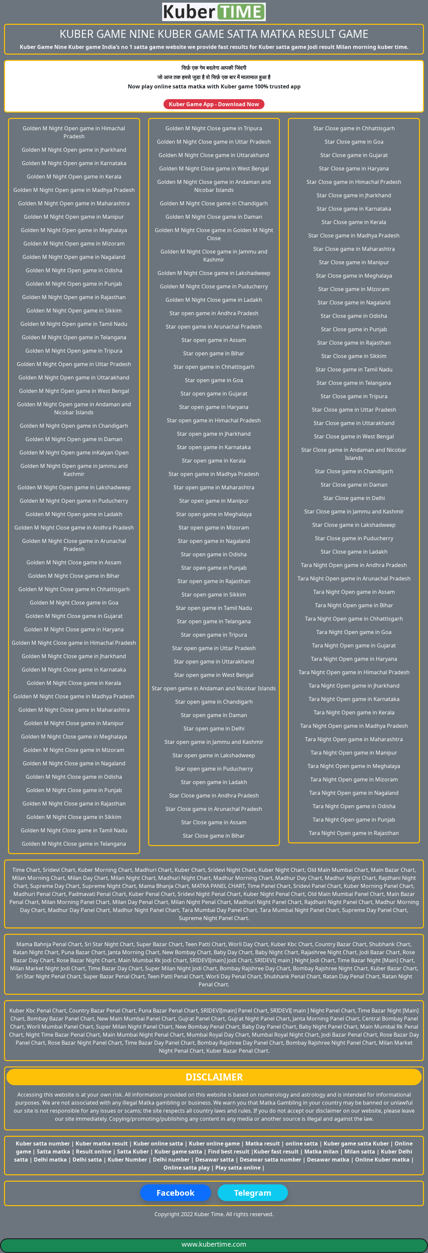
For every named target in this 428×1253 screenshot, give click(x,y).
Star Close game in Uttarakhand (354, 423)
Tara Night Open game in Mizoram (354, 779)
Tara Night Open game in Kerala (354, 712)
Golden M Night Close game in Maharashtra (74, 709)
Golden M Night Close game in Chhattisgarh (74, 589)
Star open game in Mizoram (214, 527)
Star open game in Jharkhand (214, 433)
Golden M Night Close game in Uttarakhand (213, 155)
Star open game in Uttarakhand (214, 661)
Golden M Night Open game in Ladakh (73, 514)
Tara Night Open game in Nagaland (354, 792)
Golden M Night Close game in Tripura (214, 128)
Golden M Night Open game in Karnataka (74, 163)
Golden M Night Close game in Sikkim (73, 817)
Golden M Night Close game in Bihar (74, 575)
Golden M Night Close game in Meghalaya (74, 736)
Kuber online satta (158, 1143)
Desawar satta (215, 1159)
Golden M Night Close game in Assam (73, 562)
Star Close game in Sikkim (354, 356)
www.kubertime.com (214, 1244)
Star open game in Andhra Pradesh (214, 313)
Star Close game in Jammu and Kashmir (354, 511)
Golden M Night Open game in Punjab (74, 283)
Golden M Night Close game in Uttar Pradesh (214, 141)
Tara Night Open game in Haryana (354, 659)
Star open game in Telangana (214, 621)
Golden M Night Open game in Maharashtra (74, 203)
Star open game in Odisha (214, 554)
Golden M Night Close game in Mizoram (73, 750)
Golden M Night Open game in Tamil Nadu (73, 324)
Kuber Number (127, 1159)
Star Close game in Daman (354, 484)
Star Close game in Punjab (354, 329)
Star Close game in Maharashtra (354, 249)
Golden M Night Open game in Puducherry (74, 500)
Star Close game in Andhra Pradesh (214, 795)
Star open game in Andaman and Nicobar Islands (214, 688)
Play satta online (238, 1167)
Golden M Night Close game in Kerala (74, 683)
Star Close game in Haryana (354, 168)
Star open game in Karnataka (214, 447)
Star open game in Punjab (214, 567)
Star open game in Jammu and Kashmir (214, 742)
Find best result (229, 1151)
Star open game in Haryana (213, 407)
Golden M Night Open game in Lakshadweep (74, 487)
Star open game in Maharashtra (214, 487)
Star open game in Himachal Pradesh (214, 420)
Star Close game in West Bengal (354, 436)
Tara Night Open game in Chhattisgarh (354, 618)
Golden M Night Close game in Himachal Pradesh (74, 642)
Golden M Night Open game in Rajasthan (74, 297)
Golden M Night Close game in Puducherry (214, 286)
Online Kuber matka (382, 1159)
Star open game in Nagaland (214, 541)
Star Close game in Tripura (354, 396)
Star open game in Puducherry (214, 768)
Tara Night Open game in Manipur (354, 752)
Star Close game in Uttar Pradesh (354, 409)
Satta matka (54, 1151)
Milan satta (360, 1151)
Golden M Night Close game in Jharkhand (74, 656)
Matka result (262, 1143)
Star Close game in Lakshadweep (354, 525)
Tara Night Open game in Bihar (354, 605)
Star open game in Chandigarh (214, 701)
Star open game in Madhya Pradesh (214, 474)
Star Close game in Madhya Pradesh (354, 235)
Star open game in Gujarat (214, 393)
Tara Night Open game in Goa (354, 632)
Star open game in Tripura (214, 634)
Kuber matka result (102, 1143)
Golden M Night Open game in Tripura (73, 350)
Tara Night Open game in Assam (354, 592)
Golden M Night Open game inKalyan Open (74, 452)
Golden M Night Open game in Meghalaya (74, 230)
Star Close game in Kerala (354, 222)
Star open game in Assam (214, 340)
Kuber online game (214, 1143)
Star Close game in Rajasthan (354, 342)
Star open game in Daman (214, 715)
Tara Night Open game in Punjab (354, 819)
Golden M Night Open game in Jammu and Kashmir (74, 470)
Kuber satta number (43, 1143)
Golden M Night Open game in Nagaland (73, 257)
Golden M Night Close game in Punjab (74, 790)
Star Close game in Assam (213, 822)
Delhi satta (88, 1159)
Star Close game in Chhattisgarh (354, 128)
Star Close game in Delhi (354, 498)
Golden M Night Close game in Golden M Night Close (214, 234)
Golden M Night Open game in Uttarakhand (73, 377)
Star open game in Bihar (213, 353)
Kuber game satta (178, 1151)
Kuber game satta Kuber (356, 1143)
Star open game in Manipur (214, 500)
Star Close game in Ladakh (354, 551)
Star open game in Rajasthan (214, 581)
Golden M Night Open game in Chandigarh (74, 425)
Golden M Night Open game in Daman (73, 439)
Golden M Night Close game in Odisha (74, 776)
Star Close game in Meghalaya (354, 275)
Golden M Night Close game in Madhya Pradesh (73, 696)
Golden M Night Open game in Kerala (74, 176)
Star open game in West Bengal (213, 675)
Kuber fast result (277, 1151)
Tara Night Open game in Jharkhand (354, 685)
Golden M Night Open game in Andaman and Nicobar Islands (74, 408)
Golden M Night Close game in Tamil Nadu (74, 830)
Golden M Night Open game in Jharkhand (74, 149)
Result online (94, 1151)
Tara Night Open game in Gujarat (354, 645)
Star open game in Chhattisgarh (214, 366)
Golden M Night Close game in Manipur (74, 723)
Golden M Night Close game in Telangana (74, 843)
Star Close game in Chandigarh (354, 471)
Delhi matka (50, 1159)
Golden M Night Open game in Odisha (74, 270)
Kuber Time (208, 1214)
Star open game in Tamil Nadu (214, 608)
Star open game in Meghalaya (214, 514)
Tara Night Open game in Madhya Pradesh (354, 725)
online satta (302, 1143)
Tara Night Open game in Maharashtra (354, 739)
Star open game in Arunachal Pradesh (214, 326)
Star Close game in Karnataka (354, 208)
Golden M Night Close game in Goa (74, 602)
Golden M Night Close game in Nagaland (74, 763)
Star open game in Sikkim (214, 594)
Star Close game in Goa (354, 141)
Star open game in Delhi (214, 728)
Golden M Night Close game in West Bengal (214, 168)
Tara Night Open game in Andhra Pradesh (354, 565)
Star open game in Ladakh (214, 782)
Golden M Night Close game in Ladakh (214, 299)
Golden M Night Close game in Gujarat (74, 616)
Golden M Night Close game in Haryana (74, 629)
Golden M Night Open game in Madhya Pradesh (74, 190)
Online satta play (187, 1167)
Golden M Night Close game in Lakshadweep (214, 273)
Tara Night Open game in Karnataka (354, 699)
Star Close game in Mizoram (354, 289)
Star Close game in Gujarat (354, 155)
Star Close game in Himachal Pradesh (354, 182)
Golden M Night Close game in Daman (214, 216)
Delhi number (171, 1159)
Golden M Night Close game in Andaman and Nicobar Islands (214, 186)
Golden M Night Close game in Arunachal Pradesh (74, 545)
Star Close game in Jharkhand (354, 195)
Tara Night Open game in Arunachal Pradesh (354, 578)
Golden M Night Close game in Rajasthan (74, 803)
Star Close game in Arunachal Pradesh (214, 809)
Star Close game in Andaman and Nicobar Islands (354, 454)
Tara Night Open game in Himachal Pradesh (354, 672)
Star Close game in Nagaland (354, 302)
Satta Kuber (133, 1151)
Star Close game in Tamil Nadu (354, 369)
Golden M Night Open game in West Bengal (74, 391)
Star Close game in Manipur (354, 262)
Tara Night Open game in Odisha (354, 806)
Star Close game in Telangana (354, 383)
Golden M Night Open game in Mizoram (74, 243)
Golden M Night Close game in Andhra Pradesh (74, 527)
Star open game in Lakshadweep (214, 755)
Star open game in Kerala (214, 460)
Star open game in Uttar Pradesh (214, 648)
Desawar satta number (270, 1159)
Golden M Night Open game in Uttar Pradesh (74, 364)
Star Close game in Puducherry (354, 538)
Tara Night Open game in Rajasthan (354, 833)
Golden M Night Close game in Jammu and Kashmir (214, 255)
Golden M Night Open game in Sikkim (74, 310)
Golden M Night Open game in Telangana (74, 337)
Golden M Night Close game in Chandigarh (214, 203)
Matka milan (322, 1151)
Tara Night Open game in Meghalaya (354, 766)
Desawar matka (329, 1159)
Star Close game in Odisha (354, 316)
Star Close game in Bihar (214, 835)
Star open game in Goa (214, 380)
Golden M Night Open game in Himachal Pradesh (74, 132)
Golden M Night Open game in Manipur (74, 216)
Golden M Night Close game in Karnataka (74, 669)
